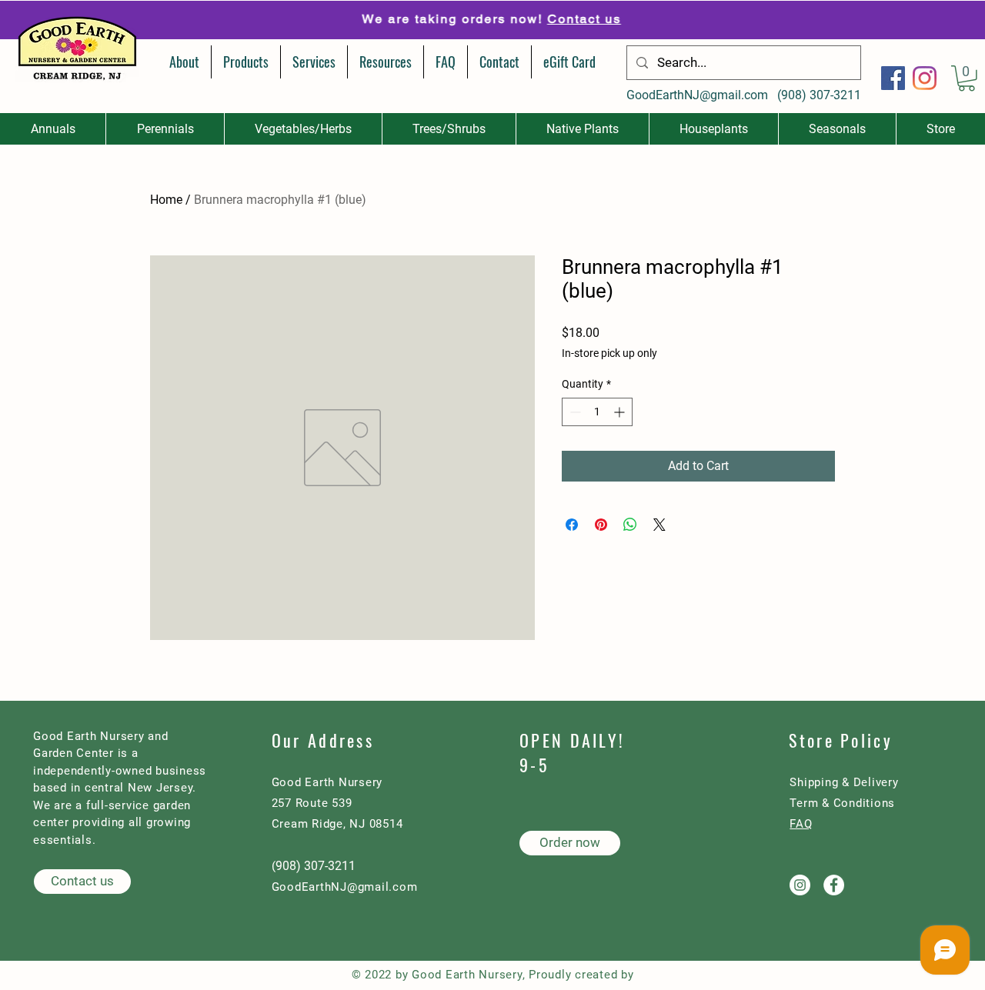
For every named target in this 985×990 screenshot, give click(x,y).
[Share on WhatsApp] (630, 524)
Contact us (579, 19)
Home (166, 199)
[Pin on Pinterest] (601, 524)
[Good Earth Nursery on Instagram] (800, 885)
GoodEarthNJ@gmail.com (697, 95)
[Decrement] (573, 411)
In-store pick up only (609, 353)
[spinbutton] (597, 411)
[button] (966, 78)
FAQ (801, 824)
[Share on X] (659, 524)
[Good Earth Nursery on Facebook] (833, 885)
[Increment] (620, 411)
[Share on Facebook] (572, 524)
